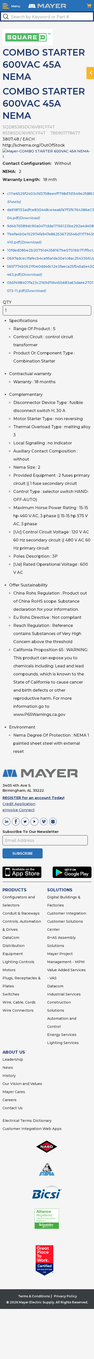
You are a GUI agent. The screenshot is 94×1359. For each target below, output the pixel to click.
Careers (10, 1100)
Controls (26, 962)
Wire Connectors (18, 1010)
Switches (11, 994)
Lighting (10, 962)
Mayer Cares (14, 1092)
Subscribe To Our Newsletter (31, 831)
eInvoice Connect (19, 810)
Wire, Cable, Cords (19, 1002)
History (9, 1075)
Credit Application (19, 804)
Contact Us (13, 1108)
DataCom (11, 937)
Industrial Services (64, 994)
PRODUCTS (15, 890)
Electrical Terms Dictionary (27, 1120)
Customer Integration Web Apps (32, 1128)
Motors (9, 970)
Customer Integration (66, 913)
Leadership (13, 1059)
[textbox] (47, 16)
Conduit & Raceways (21, 913)
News (8, 1067)
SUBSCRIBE (22, 853)
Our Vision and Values (22, 1083)
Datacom (55, 986)
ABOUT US (14, 1052)
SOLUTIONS (59, 890)
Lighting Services (63, 1042)
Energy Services (61, 1034)
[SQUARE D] (28, 37)
